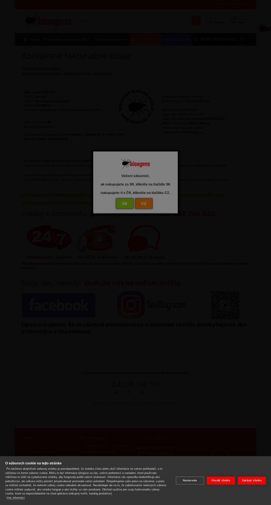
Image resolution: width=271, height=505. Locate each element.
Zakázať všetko (251, 480)
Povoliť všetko (221, 480)
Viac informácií (15, 497)
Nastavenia (190, 480)
